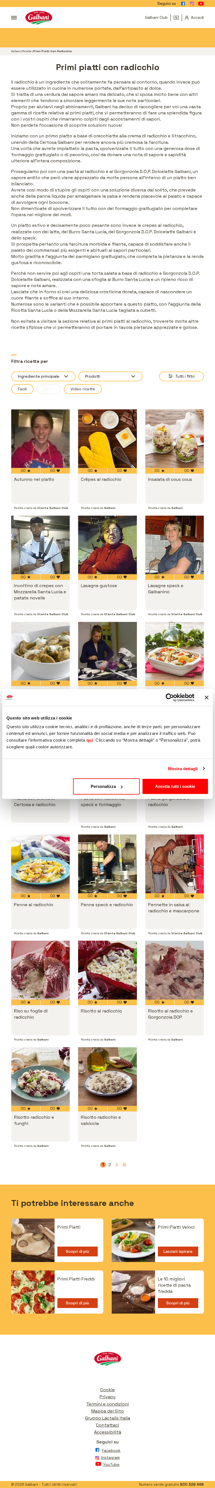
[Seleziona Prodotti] (110, 376)
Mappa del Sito (107, 1411)
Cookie (107, 1390)
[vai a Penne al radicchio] (40, 863)
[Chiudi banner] (207, 697)
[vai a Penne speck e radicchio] (107, 863)
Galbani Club (156, 17)
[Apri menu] (14, 17)
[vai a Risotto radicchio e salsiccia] (107, 1076)
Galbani (16, 51)
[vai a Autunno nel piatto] (40, 438)
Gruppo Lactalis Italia (107, 1418)
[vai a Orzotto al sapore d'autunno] (107, 651)
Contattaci (107, 1425)
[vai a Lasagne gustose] (107, 545)
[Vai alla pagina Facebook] (183, 4)
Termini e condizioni (107, 1404)
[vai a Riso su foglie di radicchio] (40, 970)
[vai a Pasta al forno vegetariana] (174, 651)
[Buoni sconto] (178, 17)
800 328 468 (192, 1484)
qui (90, 740)
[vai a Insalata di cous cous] (174, 438)
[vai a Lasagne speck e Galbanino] (174, 545)
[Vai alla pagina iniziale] (39, 17)
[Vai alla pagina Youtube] (201, 4)
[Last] (123, 1165)
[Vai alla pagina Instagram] (192, 4)
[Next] (116, 1165)
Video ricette (83, 388)
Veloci (48, 388)
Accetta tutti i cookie (175, 786)
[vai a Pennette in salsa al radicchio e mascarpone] (174, 863)
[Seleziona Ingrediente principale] (43, 376)
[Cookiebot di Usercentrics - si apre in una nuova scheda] (169, 697)
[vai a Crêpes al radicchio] (107, 438)
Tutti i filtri (185, 376)
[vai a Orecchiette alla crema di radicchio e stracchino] (40, 651)
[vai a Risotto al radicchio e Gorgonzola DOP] (174, 970)
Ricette (27, 51)
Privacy (107, 1397)
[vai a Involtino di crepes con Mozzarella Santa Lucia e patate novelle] (40, 545)
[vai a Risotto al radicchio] (107, 970)
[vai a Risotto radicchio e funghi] (40, 1076)
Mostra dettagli (183, 768)
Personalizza (103, 786)
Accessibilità (107, 1432)
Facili (22, 388)
